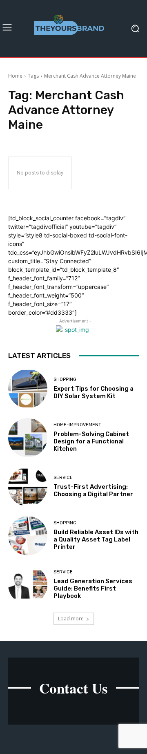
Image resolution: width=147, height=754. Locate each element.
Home (15, 75)
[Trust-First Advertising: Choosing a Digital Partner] (27, 486)
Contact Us (73, 688)
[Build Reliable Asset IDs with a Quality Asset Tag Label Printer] (27, 535)
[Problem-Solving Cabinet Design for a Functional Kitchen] (27, 437)
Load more (71, 618)
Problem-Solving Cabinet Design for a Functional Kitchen (91, 441)
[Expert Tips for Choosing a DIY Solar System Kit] (27, 388)
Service (63, 477)
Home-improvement (77, 425)
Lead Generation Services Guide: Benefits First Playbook (92, 588)
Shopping (64, 379)
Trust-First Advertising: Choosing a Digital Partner (93, 490)
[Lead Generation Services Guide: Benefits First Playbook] (27, 584)
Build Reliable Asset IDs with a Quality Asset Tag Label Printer (95, 539)
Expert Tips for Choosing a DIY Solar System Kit (93, 392)
